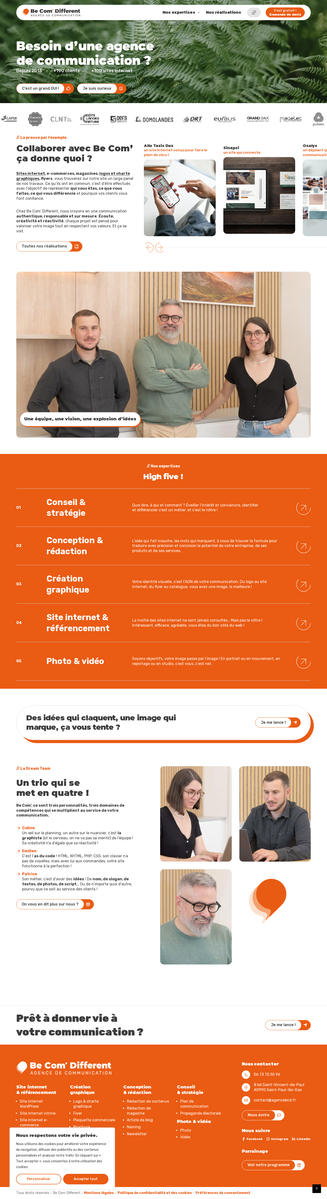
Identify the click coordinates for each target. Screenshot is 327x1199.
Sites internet (30, 173)
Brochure (81, 1127)
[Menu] (254, 12)
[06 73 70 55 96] (246, 1074)
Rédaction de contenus (148, 1101)
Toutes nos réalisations (44, 246)
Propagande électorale (200, 1113)
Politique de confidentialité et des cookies (155, 1193)
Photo (185, 1130)
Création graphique (67, 582)
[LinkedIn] (301, 1139)
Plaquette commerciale (94, 1120)
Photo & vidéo (75, 659)
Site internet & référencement (78, 621)
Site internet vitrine (38, 1113)
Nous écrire (259, 1115)
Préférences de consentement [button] (223, 1193)
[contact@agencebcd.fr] (246, 1100)
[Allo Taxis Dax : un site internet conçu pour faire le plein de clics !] (180, 197)
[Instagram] (277, 1139)
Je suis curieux (97, 88)
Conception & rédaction (74, 544)
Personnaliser (39, 1179)
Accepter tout (86, 1179)
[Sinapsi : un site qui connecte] (259, 195)
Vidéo (185, 1137)
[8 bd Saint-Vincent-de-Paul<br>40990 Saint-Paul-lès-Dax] (246, 1087)
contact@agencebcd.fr (275, 1100)
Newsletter (137, 1134)
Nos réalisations (223, 12)
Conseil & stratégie (66, 506)
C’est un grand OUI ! (40, 88)
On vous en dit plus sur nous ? (50, 904)
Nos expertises (179, 12)
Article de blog (140, 1120)
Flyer (77, 1113)
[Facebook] (252, 1139)
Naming (134, 1127)
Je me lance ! (273, 722)
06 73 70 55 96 (267, 1074)
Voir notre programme (269, 1165)
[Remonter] (316, 1188)
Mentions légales (99, 1193)
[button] (148, 247)
